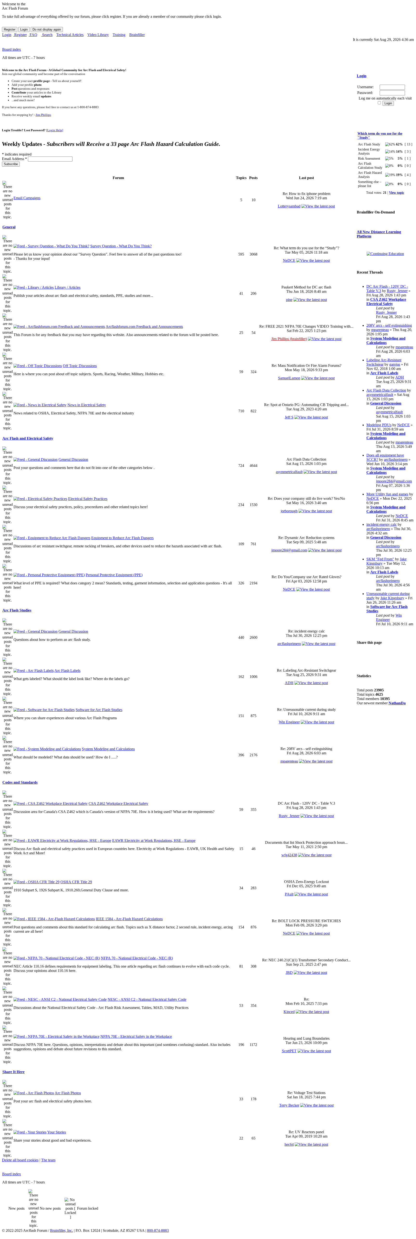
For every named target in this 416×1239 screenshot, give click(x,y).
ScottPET (289, 1051)
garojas (394, 364)
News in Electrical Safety (86, 405)
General (8, 227)
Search (46, 35)
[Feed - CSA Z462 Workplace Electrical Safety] (50, 803)
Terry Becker (289, 1105)
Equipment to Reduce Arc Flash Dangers (122, 538)
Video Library (98, 35)
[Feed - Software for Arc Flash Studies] (44, 710)
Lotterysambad (289, 206)
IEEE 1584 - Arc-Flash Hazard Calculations (129, 919)
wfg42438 (289, 855)
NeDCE (289, 260)
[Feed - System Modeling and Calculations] (47, 749)
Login (6, 35)
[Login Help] (54, 130)
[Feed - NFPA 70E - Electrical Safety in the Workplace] (56, 1036)
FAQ (33, 35)
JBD (289, 972)
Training (119, 35)
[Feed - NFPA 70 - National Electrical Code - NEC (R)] (56, 958)
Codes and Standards (20, 782)
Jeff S (289, 417)
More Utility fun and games (387, 494)
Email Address (14, 159)
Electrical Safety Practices (87, 499)
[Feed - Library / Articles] (33, 287)
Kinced (289, 1012)
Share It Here (13, 1072)
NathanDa (397, 703)
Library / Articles (67, 287)
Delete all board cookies (20, 1160)
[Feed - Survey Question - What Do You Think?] (51, 246)
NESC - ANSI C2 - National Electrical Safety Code (147, 999)
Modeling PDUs (378, 425)
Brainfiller (137, 35)
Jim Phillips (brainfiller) (289, 339)
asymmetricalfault (289, 472)
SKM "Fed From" (380, 559)
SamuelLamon (289, 378)
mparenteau (289, 761)
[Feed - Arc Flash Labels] (33, 671)
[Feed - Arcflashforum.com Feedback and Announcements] (59, 327)
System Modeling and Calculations (108, 749)
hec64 (289, 1144)
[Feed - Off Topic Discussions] (37, 366)
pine (289, 300)
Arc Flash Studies (16, 610)
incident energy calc (381, 524)
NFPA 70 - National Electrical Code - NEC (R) (137, 958)
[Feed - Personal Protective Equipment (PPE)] (49, 575)
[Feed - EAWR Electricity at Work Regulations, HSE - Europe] (62, 841)
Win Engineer (289, 722)
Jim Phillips (43, 115)
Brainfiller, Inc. (61, 1230)
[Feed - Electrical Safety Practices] (40, 499)
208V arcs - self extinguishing (389, 325)
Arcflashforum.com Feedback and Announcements (144, 327)
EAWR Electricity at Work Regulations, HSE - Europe (153, 841)
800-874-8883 (158, 1230)
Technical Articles (70, 35)
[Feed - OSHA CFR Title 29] (36, 882)
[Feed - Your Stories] (29, 1132)
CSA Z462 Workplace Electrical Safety (118, 803)
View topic (396, 192)
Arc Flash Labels (67, 671)
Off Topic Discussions (80, 366)
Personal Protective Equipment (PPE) (114, 575)
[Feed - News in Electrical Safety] (39, 405)
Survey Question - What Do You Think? (121, 246)
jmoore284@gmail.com (289, 550)
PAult (289, 894)
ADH (289, 683)
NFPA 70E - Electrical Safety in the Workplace (136, 1036)
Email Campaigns (26, 198)
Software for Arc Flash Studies (99, 710)
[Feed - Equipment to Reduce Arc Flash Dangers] (51, 538)
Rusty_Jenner (289, 816)
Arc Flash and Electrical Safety (27, 438)
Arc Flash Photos (68, 1093)
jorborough (289, 511)
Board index (11, 49)
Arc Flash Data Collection (386, 390)
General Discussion (73, 459)
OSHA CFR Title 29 (76, 882)
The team (48, 1160)
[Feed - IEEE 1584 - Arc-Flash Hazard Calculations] (54, 919)
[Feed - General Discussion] (35, 459)
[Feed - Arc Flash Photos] (33, 1093)
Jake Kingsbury (392, 598)
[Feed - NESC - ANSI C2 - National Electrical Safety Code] (60, 999)
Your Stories (56, 1132)
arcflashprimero (289, 644)
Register (20, 35)
